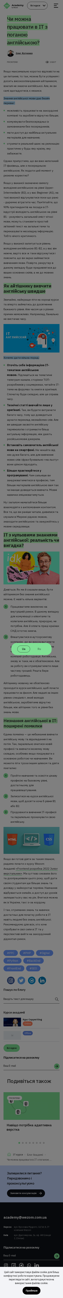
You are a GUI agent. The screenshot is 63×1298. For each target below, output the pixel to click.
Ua (23, 649)
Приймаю (31, 1290)
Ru (39, 649)
